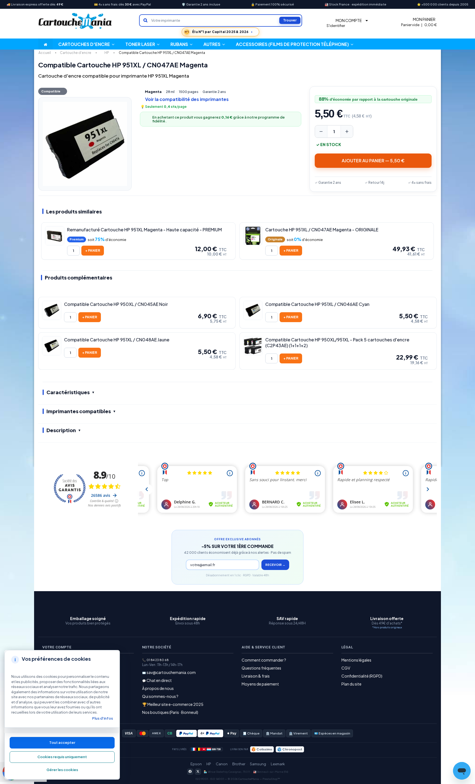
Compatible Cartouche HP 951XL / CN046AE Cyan (317, 304)
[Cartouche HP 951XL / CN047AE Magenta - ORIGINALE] (253, 235)
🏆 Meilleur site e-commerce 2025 (172, 704)
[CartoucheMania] (75, 21)
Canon (222, 764)
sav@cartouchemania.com (171, 672)
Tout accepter (62, 742)
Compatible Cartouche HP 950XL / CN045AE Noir (116, 304)
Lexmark (278, 764)
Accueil (44, 53)
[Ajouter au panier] (92, 251)
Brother (238, 764)
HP (208, 764)
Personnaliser (62, 770)
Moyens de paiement (260, 683)
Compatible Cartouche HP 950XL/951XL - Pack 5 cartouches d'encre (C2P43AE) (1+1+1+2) (337, 342)
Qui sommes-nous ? (160, 696)
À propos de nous (158, 688)
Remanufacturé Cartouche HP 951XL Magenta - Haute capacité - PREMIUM (144, 229)
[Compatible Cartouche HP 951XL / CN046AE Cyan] (253, 310)
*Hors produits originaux (387, 627)
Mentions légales (356, 659)
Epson (196, 764)
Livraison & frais (256, 675)
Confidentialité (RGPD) (361, 675)
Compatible (50, 91)
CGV (345, 667)
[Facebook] (190, 772)
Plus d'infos (102, 718)
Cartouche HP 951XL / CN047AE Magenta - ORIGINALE (321, 229)
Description (61, 430)
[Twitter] (198, 772)
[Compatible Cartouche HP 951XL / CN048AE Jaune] (51, 345)
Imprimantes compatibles (78, 411)
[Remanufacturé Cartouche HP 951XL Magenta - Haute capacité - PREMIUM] (54, 235)
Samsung (258, 764)
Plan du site (351, 683)
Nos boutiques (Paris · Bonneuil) (170, 712)
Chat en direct (159, 680)
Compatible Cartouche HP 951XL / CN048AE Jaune (116, 339)
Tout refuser (62, 757)
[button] (214, 44)
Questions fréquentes (261, 667)
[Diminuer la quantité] (321, 131)
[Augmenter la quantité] (347, 131)
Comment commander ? (264, 659)
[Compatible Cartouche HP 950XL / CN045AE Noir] (51, 310)
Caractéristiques (68, 392)
